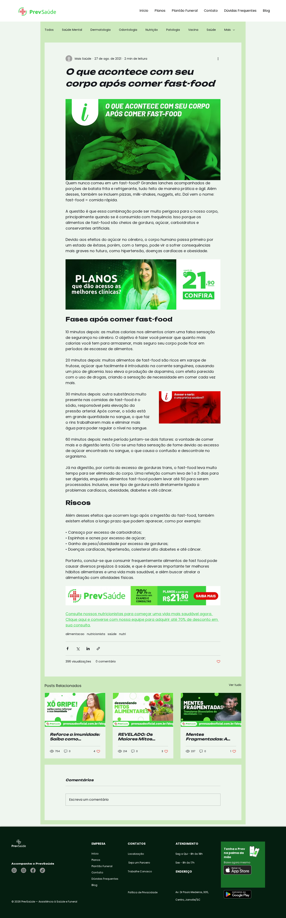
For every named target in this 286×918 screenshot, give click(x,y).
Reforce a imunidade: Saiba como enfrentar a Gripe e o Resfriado (75, 736)
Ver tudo (235, 685)
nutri (122, 634)
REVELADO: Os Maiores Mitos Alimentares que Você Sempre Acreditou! (137, 736)
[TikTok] (42, 870)
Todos (49, 30)
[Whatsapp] (14, 870)
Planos (95, 860)
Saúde (211, 30)
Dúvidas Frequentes (101, 879)
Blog (94, 885)
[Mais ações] (217, 58)
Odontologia (128, 30)
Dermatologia (100, 30)
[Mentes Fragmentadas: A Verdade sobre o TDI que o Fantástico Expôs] (211, 710)
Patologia (173, 30)
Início (95, 853)
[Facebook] (33, 870)
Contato (97, 872)
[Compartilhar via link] (98, 649)
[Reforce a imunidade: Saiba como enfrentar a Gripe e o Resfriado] (75, 710)
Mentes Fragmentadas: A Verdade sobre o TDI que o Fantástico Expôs (209, 736)
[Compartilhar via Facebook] (68, 649)
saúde (112, 634)
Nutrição (152, 30)
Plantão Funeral (101, 866)
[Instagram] (23, 870)
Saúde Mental (72, 30)
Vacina (193, 30)
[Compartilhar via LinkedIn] (88, 649)
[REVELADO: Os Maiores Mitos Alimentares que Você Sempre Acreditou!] (143, 710)
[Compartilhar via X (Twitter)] (78, 649)
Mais (227, 30)
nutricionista (96, 634)
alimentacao (75, 634)
